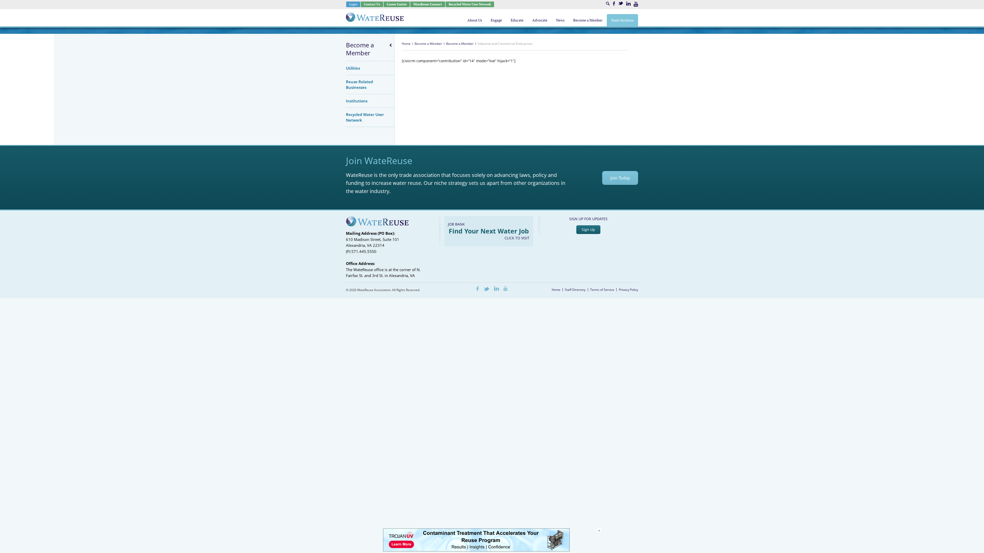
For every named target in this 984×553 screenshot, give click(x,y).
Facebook (614, 4)
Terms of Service (602, 290)
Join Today (620, 178)
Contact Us (372, 4)
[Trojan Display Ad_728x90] (476, 550)
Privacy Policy (628, 290)
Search (608, 4)
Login (353, 4)
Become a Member (360, 49)
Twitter (620, 3)
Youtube (636, 4)
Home (406, 43)
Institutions (356, 100)
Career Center (397, 4)
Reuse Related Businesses (359, 84)
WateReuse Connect (427, 4)
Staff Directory (575, 290)
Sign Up (588, 229)
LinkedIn (628, 4)
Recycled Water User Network (470, 4)
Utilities (353, 68)
